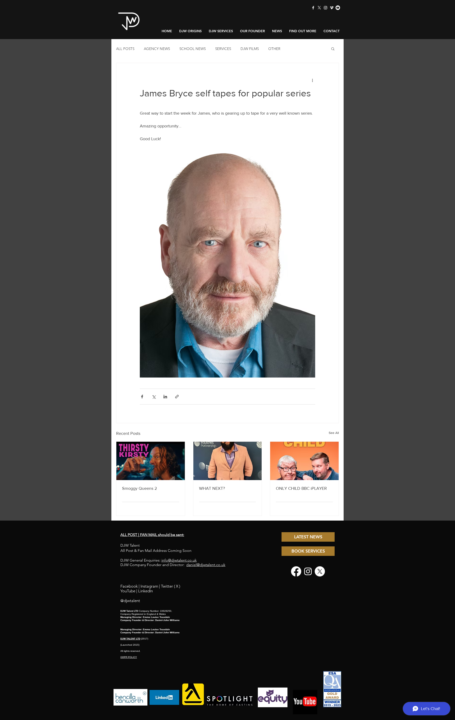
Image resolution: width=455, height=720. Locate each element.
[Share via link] (177, 396)
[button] (333, 48)
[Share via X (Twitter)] (153, 396)
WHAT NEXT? (212, 488)
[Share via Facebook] (142, 396)
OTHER (274, 48)
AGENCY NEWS (157, 48)
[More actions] (312, 80)
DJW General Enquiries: (158, 560)
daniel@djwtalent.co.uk (205, 564)
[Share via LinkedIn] (165, 396)
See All (334, 433)
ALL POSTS (125, 48)
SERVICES (223, 48)
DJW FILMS (250, 48)
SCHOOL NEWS (192, 48)
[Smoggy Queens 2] (150, 461)
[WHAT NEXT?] (227, 461)
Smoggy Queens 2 (139, 488)
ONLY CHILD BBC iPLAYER (301, 488)
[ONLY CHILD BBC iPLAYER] (304, 461)
